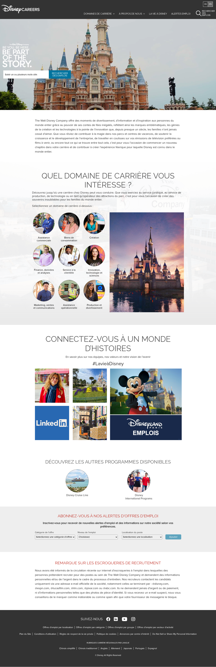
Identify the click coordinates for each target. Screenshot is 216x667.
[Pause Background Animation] (210, 104)
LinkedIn (116, 619)
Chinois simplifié (68, 648)
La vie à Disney (158, 14)
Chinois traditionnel (88, 648)
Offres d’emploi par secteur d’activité (155, 627)
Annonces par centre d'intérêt (135, 634)
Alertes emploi (180, 13)
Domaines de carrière (98, 13)
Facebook (108, 619)
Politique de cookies (107, 634)
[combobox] (55, 537)
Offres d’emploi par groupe (121, 627)
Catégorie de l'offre (44, 532)
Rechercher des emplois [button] (205, 13)
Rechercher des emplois (60, 74)
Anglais (105, 648)
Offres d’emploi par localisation (58, 627)
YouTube (124, 619)
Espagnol (152, 648)
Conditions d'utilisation (46, 634)
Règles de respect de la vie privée (77, 634)
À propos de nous (130, 13)
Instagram (133, 619)
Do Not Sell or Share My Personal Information (174, 634)
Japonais (128, 648)
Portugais (140, 648)
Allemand (116, 648)
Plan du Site (25, 634)
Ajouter (173, 537)
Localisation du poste (132, 532)
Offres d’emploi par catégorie (90, 627)
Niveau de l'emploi (87, 532)
